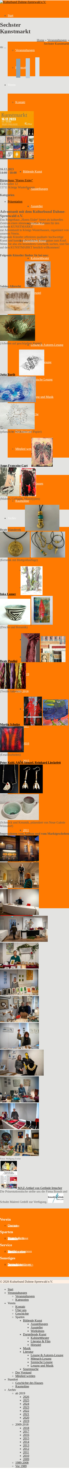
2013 (26, 1445)
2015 (26, 1438)
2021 (26, 1414)
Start (10, 15)
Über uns (20, 1310)
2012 (26, 1448)
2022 (26, 1410)
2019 (26, 674)
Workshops (37, 1331)
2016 (26, 743)
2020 (26, 1417)
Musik (27, 1348)
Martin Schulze (10, 724)
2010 (26, 1455)
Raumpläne (22, 500)
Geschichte (13, 1225)
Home (40, 40)
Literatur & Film (40, 1341)
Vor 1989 (21, 1466)
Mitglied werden (25, 1376)
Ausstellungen (39, 188)
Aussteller (37, 206)
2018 (26, 1428)
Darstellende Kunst (34, 1334)
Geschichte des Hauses (29, 1383)
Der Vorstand (23, 1372)
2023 (26, 1407)
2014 (26, 1441)
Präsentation (15, 201)
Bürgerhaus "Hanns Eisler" (16, 180)
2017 (26, 1431)
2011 (26, 830)
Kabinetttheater (40, 258)
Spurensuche (31, 1369)
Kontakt (20, 1306)
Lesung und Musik (42, 396)
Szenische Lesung (42, 379)
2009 (26, 1459)
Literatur (28, 1351)
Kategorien (22, 1299)
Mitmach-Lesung (41, 1358)
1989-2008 (22, 1462)
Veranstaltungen (57, 40)
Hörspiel (36, 292)
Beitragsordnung (16, 1251)
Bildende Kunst (32, 1320)
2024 (26, 1403)
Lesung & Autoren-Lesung (47, 344)
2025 (26, 1400)
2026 (26, 1396)
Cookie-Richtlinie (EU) (20, 1265)
